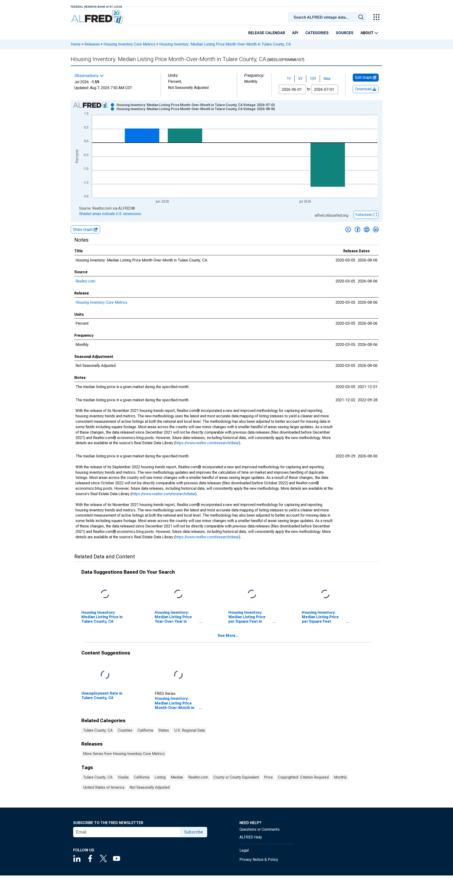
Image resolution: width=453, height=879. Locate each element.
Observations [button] (87, 76)
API (295, 33)
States (163, 730)
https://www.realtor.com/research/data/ (207, 443)
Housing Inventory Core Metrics (129, 44)
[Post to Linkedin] (376, 229)
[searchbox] (328, 17)
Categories (317, 33)
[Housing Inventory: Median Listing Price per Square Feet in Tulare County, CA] (252, 594)
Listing (160, 777)
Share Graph (83, 229)
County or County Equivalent (236, 777)
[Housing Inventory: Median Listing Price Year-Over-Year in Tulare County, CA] (178, 594)
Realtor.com (85, 281)
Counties (125, 730)
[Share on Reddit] (366, 229)
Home (76, 44)
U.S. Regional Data (189, 730)
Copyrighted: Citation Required (303, 777)
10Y (313, 78)
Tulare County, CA (98, 730)
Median (177, 777)
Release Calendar (266, 33)
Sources (344, 33)
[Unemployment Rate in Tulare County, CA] (105, 675)
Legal (244, 850)
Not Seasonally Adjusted (150, 787)
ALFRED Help (250, 837)
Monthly (340, 777)
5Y (300, 78)
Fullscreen (364, 214)
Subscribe (193, 831)
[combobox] (328, 16)
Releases (92, 44)
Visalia (123, 777)
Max (327, 78)
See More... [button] (228, 635)
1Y (289, 78)
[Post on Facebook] (357, 229)
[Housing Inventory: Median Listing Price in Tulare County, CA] (105, 594)
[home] (97, 17)
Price (268, 777)
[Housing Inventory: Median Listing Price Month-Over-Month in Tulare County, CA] (178, 675)
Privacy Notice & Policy (258, 859)
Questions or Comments (259, 829)
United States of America (103, 787)
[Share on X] (348, 229)
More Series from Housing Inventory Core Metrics (124, 753)
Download (364, 89)
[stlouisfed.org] (96, 6)
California (145, 730)
